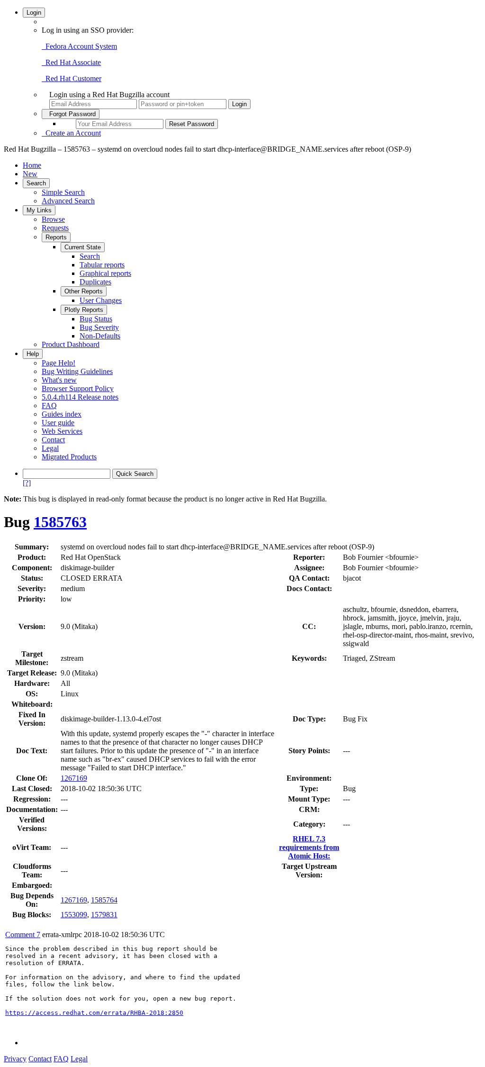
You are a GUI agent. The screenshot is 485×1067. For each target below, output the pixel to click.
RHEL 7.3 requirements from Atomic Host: (309, 847)
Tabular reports (102, 265)
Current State (82, 247)
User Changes (101, 300)
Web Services (62, 431)
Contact (53, 440)
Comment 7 (22, 934)
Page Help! (58, 363)
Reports (56, 237)
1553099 (74, 915)
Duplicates (95, 282)
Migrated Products (69, 457)
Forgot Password (70, 114)
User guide (58, 423)
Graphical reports (105, 273)
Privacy (15, 1059)
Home (32, 165)
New (30, 174)
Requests (55, 228)
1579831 (104, 915)
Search (36, 183)
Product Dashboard (70, 344)
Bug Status (96, 319)
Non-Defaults (100, 336)
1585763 (60, 521)
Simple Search (63, 192)
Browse (53, 219)
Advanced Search (68, 201)
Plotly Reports (83, 309)
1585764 (104, 900)
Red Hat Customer (71, 78)
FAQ (49, 405)
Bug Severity (99, 327)
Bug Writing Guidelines (77, 371)
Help (33, 353)
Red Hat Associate (71, 62)
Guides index (61, 414)
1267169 (74, 778)
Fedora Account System (79, 46)
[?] (27, 483)
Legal (50, 448)
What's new (59, 380)
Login (34, 12)
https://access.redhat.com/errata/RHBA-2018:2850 (94, 1012)
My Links (39, 210)
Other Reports (83, 291)
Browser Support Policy (78, 388)
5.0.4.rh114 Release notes (80, 397)
